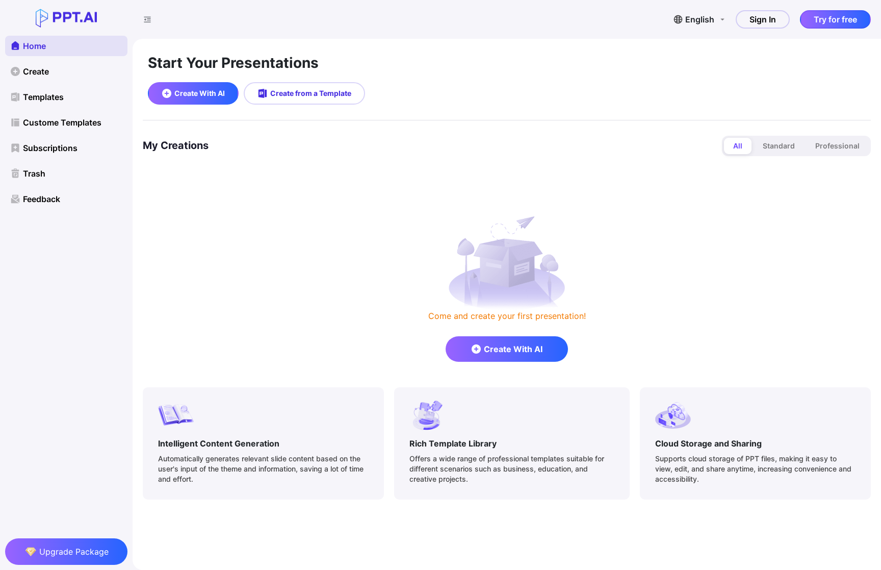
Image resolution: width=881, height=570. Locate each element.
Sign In (762, 19)
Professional (837, 145)
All (737, 145)
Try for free (835, 19)
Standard (779, 145)
